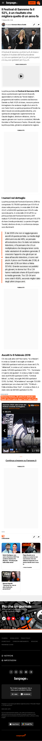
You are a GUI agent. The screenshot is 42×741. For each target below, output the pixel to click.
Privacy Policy (25, 638)
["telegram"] (27, 618)
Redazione (34, 641)
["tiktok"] (4, 618)
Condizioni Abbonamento (21, 641)
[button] (38, 24)
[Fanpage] (21, 678)
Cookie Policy (6, 641)
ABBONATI (32, 2)
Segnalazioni (14, 638)
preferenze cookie (7, 644)
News (3, 531)
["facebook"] (22, 618)
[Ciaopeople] (21, 735)
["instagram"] (8, 618)
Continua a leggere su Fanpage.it (21, 460)
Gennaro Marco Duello (19, 24)
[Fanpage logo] (11, 3)
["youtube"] (13, 618)
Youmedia (5, 638)
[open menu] (2, 3)
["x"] (18, 618)
